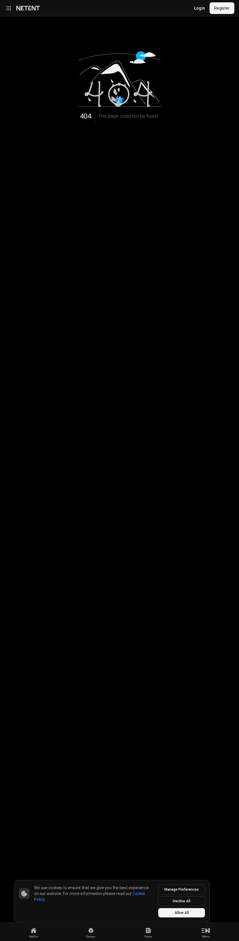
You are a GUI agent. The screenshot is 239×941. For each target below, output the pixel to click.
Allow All (182, 913)
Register (222, 8)
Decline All (181, 901)
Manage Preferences (181, 889)
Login (199, 8)
